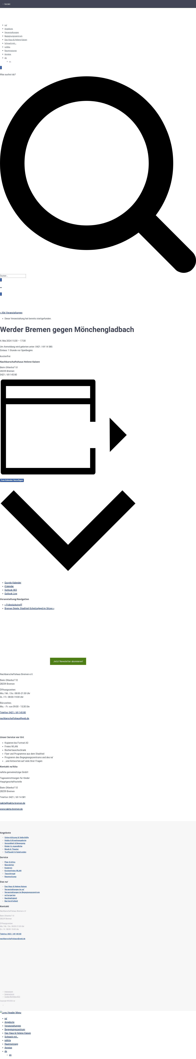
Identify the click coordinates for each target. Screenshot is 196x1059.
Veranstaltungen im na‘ (14, 889)
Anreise (8, 54)
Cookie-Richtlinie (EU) (12, 997)
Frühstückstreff (13, 604)
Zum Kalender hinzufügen (12, 480)
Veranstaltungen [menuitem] (13, 1025)
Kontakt (7, 4)
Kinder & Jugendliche (13, 846)
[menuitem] (6, 1051)
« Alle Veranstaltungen (11, 312)
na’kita (7, 47)
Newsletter (9, 865)
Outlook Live (11, 593)
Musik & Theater (12, 849)
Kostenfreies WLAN (13, 871)
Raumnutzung (11, 50)
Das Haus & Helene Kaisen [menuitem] (18, 1033)
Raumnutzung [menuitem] (11, 1044)
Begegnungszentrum (13, 36)
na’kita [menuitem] (8, 1040)
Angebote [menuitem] (9, 1022)
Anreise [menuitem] (8, 1047)
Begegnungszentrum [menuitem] (15, 1029)
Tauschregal (10, 874)
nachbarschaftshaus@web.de (14, 718)
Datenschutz (9, 994)
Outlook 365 (11, 590)
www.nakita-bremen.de (11, 809)
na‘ (6, 25)
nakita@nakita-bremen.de (12, 803)
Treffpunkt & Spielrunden (15, 852)
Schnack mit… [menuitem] (11, 1036)
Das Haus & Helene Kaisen (16, 39)
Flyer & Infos (10, 862)
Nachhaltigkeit (11, 898)
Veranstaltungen (12, 32)
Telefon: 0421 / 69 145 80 (13, 712)
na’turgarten (10, 895)
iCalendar (9, 586)
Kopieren (8, 868)
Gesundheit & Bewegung (15, 843)
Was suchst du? (8, 74)
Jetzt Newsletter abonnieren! (68, 661)
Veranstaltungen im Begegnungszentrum (22, 892)
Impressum (9, 992)
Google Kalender (13, 582)
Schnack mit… (10, 43)
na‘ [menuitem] (6, 1018)
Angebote (9, 29)
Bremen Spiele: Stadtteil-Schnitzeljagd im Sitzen (29, 608)
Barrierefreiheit (11, 901)
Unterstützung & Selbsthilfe (17, 837)
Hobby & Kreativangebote (15, 840)
